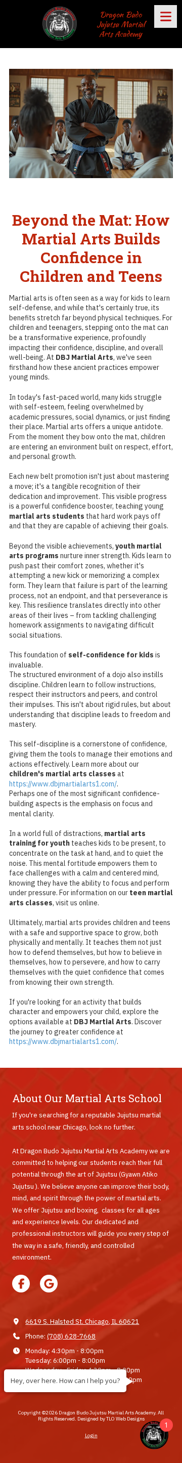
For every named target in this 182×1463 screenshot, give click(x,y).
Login (91, 1435)
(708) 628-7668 (71, 1336)
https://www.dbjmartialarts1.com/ (63, 783)
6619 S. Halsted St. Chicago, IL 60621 (82, 1321)
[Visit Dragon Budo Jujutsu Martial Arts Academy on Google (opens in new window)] (49, 1283)
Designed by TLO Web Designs (111, 1418)
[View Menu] (165, 16)
